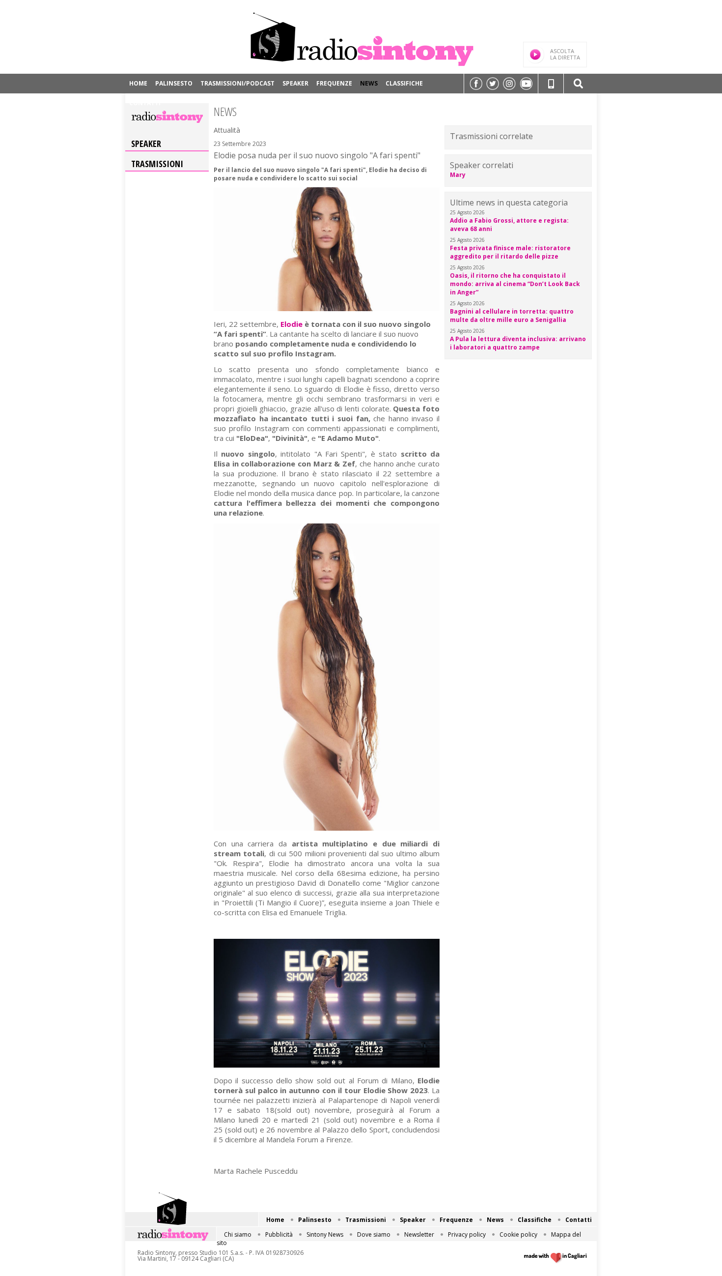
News (369, 83)
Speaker (295, 83)
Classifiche (404, 83)
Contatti (145, 103)
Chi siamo (237, 1234)
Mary (458, 175)
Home (138, 83)
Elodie (291, 324)
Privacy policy (467, 1234)
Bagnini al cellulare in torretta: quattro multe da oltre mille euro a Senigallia (512, 315)
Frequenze (334, 83)
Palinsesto (174, 83)
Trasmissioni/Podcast (237, 83)
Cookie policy (518, 1234)
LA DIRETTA (565, 54)
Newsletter (419, 1234)
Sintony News (324, 1234)
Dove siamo (373, 1234)
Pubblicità (279, 1234)
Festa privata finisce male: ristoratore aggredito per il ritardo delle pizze (510, 252)
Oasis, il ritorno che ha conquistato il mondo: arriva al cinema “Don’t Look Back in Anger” (515, 283)
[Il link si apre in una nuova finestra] (476, 83)
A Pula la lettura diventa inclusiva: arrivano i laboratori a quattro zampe (518, 343)
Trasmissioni (157, 164)
